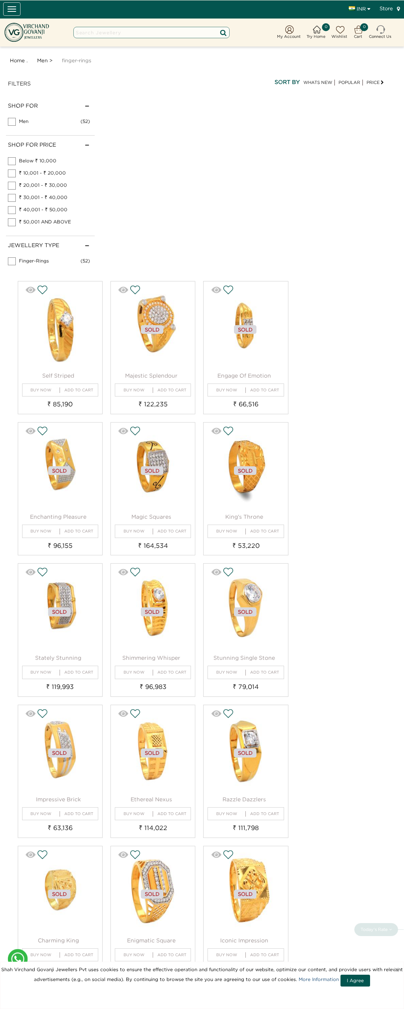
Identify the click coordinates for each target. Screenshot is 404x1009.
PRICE (374, 82)
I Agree (355, 980)
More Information (319, 979)
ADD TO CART (78, 390)
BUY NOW (40, 390)
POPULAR (349, 82)
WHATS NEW (317, 82)
